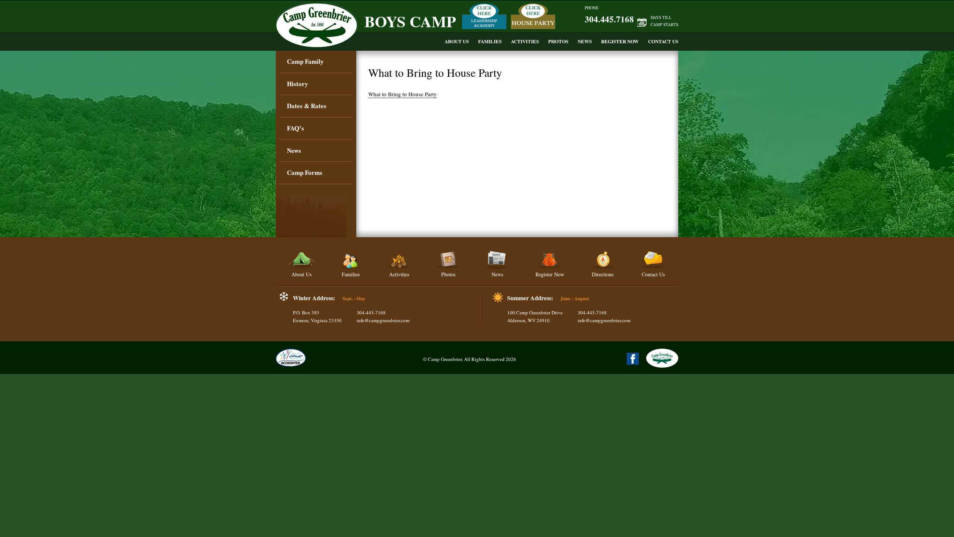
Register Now (620, 41)
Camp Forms (304, 172)
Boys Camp (410, 21)
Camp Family (305, 61)
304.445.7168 (609, 19)
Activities (525, 41)
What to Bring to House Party (402, 94)
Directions (602, 274)
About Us (457, 41)
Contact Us (663, 41)
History (297, 83)
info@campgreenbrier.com (383, 320)
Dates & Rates (306, 105)
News (585, 41)
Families (490, 41)
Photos (558, 41)
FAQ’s (295, 128)
